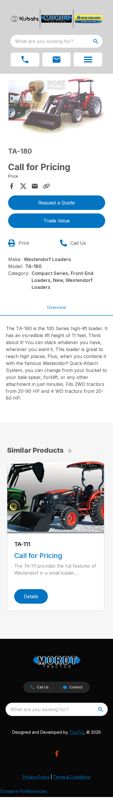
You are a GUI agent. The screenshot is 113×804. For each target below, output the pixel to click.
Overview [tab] (56, 307)
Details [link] (31, 596)
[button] (25, 59)
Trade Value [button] (56, 221)
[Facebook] (56, 754)
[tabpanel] (56, 106)
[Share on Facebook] (11, 186)
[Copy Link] (46, 186)
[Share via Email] (34, 186)
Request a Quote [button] (56, 203)
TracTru (76, 732)
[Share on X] (23, 186)
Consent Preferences (23, 791)
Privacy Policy (36, 776)
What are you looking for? (44, 41)
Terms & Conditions (71, 776)
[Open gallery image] (56, 105)
